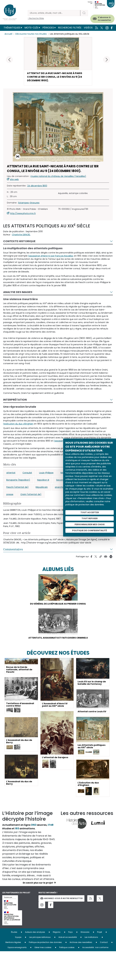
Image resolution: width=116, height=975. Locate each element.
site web (14, 179)
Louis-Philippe (46, 472)
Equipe (18, 937)
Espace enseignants (17, 947)
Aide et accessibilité (67, 937)
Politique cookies (66, 947)
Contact (104, 942)
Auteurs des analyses (35, 932)
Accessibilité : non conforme (95, 947)
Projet (99, 932)
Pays (70, 932)
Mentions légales (13, 942)
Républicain (42, 487)
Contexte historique (19, 241)
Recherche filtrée (69, 27)
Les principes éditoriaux (40, 937)
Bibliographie (12, 503)
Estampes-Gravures (28, 202)
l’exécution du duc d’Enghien (18, 423)
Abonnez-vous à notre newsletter (63, 898)
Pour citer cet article (17, 533)
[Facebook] (50, 905)
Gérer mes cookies (42, 947)
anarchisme (61, 487)
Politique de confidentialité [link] (89, 530)
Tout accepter (90, 512)
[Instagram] (42, 905)
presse (9, 494)
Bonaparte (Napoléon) (18, 479)
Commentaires (13, 549)
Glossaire (85, 932)
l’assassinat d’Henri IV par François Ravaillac (50, 255)
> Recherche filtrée (36, 18)
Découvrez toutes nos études (31, 33)
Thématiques (12, 27)
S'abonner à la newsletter (104, 18)
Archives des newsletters (81, 942)
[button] (106, 59)
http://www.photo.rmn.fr (23, 213)
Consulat (27, 472)
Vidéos (88, 27)
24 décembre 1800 (37, 185)
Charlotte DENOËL (21, 234)
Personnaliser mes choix (90, 524)
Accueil (8, 33)
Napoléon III (43, 479)
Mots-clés (31, 27)
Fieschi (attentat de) (17, 487)
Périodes (48, 27)
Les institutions (91, 937)
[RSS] (90, 898)
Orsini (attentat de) (30, 494)
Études (14, 932)
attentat (10, 472)
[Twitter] (100, 898)
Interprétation (15, 399)
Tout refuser (90, 518)
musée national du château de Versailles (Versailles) (58, 176)
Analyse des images (17, 292)
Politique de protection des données (45, 942)
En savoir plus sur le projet (38, 882)
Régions (56, 932)
